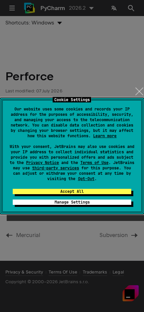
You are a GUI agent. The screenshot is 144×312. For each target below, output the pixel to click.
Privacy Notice (42, 162)
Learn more (105, 136)
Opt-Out (86, 178)
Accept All (72, 191)
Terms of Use (94, 162)
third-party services (55, 168)
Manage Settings (72, 202)
